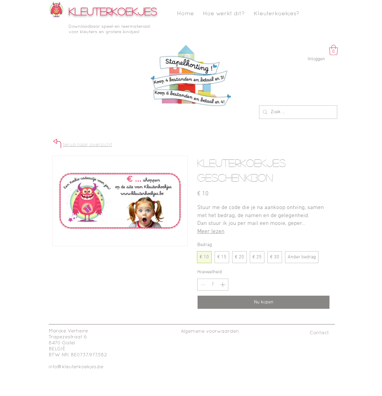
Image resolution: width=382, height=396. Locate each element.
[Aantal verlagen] (202, 284)
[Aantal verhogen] (223, 284)
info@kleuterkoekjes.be (76, 367)
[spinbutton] (213, 284)
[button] (333, 50)
